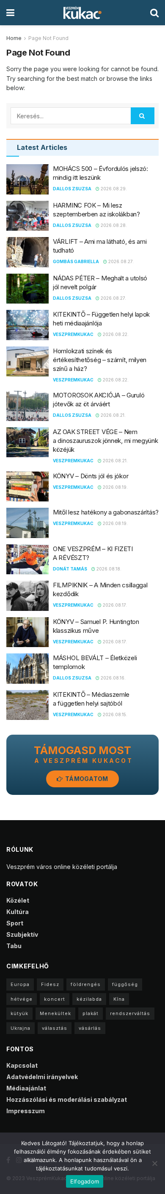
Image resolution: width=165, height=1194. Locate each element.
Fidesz (50, 984)
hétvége (22, 999)
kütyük (19, 1013)
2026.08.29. (113, 188)
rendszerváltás (130, 1013)
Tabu (14, 945)
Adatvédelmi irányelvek (42, 1076)
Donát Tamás (70, 568)
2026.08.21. (112, 415)
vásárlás (90, 1028)
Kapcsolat (22, 1065)
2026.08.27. (120, 261)
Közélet (17, 900)
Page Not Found (48, 38)
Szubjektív (22, 934)
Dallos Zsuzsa (72, 188)
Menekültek (55, 1013)
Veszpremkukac (73, 334)
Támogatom (86, 778)
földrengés (86, 984)
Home (14, 38)
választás (54, 1028)
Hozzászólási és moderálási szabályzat (66, 1099)
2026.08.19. (115, 487)
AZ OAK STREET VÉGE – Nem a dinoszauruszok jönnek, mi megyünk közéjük (105, 440)
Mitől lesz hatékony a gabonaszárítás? (106, 512)
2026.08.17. (114, 605)
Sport (14, 923)
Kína (119, 999)
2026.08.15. (114, 714)
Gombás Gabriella (76, 261)
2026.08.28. (113, 225)
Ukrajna (20, 1028)
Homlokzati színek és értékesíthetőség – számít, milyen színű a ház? (99, 360)
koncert (54, 999)
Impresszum (25, 1110)
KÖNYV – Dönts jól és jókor (90, 476)
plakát (90, 1013)
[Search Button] (142, 115)
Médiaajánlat (26, 1088)
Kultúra (17, 911)
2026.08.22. (115, 334)
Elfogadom (84, 1181)
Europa (20, 984)
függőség (125, 984)
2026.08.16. (112, 677)
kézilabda (89, 999)
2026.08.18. (108, 568)
